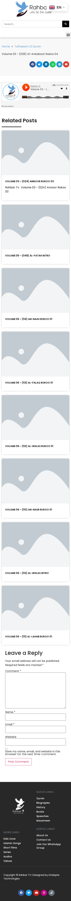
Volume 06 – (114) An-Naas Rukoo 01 (28, 319)
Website (10, 737)
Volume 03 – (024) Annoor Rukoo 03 (29, 181)
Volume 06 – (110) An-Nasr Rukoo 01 (28, 509)
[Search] (65, 24)
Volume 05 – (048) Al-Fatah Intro (27, 255)
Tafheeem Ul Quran (27, 46)
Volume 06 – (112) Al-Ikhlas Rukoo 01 (29, 446)
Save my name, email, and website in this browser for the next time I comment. (32, 753)
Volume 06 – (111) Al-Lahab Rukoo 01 (28, 636)
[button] (68, 34)
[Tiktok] (51, 893)
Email (9, 724)
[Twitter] (29, 893)
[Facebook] (21, 893)
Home (6, 46)
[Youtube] (36, 893)
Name (10, 712)
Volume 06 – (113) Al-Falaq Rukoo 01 (29, 382)
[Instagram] (44, 893)
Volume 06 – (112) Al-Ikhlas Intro (27, 573)
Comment (13, 671)
